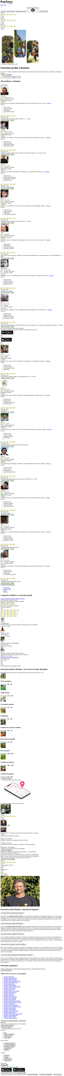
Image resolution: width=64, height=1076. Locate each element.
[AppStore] (6, 340)
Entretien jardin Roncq (9, 1003)
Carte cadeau (7, 1037)
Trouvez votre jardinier (6, 74)
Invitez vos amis (8, 1036)
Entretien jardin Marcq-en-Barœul (12, 986)
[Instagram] (7, 1065)
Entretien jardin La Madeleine (11, 1005)
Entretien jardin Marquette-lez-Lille (12, 1006)
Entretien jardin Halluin (9, 1012)
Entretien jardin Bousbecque (11, 1015)
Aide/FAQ (6, 1050)
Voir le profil (6, 120)
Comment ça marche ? (9, 1043)
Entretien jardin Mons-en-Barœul (12, 1001)
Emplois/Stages (8, 1058)
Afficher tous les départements (8, 1020)
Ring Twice (7, 587)
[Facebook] (2, 1065)
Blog (5, 1032)
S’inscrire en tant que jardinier (8, 11)
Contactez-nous (7, 1048)
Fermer (20, 1020)
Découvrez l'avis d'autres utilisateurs (9, 657)
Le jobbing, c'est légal (9, 1046)
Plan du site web (57, 1074)
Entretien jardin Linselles (10, 1008)
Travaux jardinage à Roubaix (8, 598)
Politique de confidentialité (46, 1074)
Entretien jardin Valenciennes (11, 982)
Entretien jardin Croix (9, 989)
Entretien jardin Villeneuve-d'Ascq (12, 981)
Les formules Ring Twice (9, 1045)
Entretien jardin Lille (9, 976)
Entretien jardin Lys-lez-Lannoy (11, 991)
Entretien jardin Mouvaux (10, 992)
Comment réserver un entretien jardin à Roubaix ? (12, 913)
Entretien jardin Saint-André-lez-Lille (13, 1013)
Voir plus (49, 103)
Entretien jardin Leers (9, 995)
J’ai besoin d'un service (6, 1072)
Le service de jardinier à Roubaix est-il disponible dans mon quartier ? (17, 955)
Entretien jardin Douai (9, 984)
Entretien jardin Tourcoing (10, 979)
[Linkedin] (4, 1065)
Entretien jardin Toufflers (10, 998)
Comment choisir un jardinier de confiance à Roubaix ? (13, 944)
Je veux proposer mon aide (19, 1072)
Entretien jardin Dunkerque (10, 978)
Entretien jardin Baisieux (10, 1009)
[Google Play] (7, 332)
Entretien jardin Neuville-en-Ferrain (12, 1002)
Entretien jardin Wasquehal (10, 996)
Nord (5, 590)
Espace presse (7, 1060)
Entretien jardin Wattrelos (10, 985)
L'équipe (6, 1057)
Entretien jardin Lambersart (10, 1018)
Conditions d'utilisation (32, 1074)
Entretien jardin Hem (9, 993)
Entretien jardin (7, 589)
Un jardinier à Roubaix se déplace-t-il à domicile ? (12, 934)
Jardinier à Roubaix (20, 598)
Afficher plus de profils (6, 584)
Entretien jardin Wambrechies (11, 1011)
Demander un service (21, 11)
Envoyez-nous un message (7, 1025)
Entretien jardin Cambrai (10, 988)
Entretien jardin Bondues (10, 999)
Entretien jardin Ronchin (10, 1016)
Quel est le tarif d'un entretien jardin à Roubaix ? (12, 923)
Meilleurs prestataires (9, 1034)
